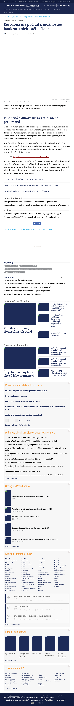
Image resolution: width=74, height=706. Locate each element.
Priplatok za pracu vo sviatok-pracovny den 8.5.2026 (26, 391)
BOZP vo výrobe (9, 563)
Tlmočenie (56, 677)
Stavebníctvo (57, 559)
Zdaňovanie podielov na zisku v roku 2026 (22, 471)
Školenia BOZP (58, 675)
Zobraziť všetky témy (12, 425)
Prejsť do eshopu (10, 660)
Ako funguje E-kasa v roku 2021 (10, 654)
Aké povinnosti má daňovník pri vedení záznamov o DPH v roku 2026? (34, 475)
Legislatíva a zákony (26, 563)
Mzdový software (26, 685)
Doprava (7, 574)
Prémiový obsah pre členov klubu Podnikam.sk (30, 432)
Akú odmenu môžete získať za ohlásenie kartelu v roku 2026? (32, 509)
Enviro (6, 584)
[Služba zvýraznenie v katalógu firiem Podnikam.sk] (24, 643)
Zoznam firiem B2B (15, 668)
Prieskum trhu (41, 685)
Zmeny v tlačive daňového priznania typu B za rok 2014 (23, 179)
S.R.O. (10, 9)
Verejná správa (58, 569)
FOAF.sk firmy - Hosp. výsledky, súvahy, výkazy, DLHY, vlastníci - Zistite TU (29, 229)
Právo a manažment (43, 572)
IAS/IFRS (23, 559)
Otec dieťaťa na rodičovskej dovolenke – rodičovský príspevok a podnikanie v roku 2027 (58, 321)
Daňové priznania (18, 519)
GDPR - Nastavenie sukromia (47, 697)
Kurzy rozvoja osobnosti (27, 679)
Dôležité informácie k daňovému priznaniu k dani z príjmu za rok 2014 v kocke (31, 185)
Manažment (16, 9)
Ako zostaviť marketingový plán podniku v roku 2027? (23, 294)
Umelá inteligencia (59, 567)
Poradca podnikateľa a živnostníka (23, 385)
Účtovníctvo (39, 9)
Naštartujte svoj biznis (11, 266)
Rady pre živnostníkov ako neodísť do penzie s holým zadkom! (31, 157)
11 (23, 420)
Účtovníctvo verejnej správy (61, 565)
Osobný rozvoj (41, 561)
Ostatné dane (41, 563)
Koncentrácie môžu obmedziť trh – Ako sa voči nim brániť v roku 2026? (35, 539)
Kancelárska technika (27, 675)
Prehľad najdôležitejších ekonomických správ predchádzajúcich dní (31, 217)
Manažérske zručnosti (27, 569)
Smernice (40, 590)
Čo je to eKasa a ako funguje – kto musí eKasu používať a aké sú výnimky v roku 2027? (34, 284)
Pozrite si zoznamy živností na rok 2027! (18, 280)
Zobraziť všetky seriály (12, 546)
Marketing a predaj (26, 574)
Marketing (23, 9)
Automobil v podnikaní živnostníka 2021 (62, 655)
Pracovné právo (42, 569)
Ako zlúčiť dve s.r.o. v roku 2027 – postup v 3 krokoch (26, 438)
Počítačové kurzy (42, 677)
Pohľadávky (41, 567)
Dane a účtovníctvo (10, 572)
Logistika (23, 567)
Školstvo (40, 586)
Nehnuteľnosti (41, 559)
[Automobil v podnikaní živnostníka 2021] (63, 643)
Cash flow (8, 565)
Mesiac (68, 277)
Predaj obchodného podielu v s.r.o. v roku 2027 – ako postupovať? (27, 287)
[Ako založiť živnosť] (37, 643)
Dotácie (7, 576)
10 (19, 420)
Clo (6, 567)
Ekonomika (57, 9)
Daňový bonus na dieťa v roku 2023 (15, 272)
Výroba (56, 578)
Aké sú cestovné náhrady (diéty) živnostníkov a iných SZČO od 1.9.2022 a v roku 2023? (28, 269)
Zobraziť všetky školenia (12, 624)
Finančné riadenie (10, 590)
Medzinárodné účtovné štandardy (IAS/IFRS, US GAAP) (27, 584)
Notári (39, 673)
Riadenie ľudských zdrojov (44, 582)
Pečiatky (40, 675)
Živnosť (6, 9)
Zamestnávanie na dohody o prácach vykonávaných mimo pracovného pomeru (36, 205)
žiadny (55, 580)
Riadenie (40, 578)
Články (14, 20)
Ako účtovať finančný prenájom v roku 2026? (23, 462)
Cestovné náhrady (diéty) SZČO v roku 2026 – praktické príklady (27, 291)
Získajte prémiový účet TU (32, 5)
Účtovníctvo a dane (59, 563)
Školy (39, 588)
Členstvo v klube (8, 12)
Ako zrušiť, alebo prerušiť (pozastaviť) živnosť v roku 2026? (29, 459)
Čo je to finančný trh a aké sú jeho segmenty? (19, 373)
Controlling (8, 570)
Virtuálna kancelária (59, 681)
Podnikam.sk (22, 1)
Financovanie (31, 9)
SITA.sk (14, 1)
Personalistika (41, 565)
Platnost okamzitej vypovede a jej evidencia (22, 401)
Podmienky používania (30, 697)
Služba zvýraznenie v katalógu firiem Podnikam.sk (24, 655)
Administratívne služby (11, 673)
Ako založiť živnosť (36, 653)
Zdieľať (37, 223)
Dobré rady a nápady (47, 1)
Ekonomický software (11, 683)
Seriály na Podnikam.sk (17, 486)
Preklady (40, 679)
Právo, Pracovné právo (44, 574)
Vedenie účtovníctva (59, 679)
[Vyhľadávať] (45, 5)
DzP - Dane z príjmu (10, 582)
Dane (46, 9)
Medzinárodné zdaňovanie (28, 588)
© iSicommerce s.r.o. (14, 696)
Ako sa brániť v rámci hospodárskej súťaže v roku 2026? (30, 497)
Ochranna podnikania (19, 499)
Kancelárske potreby (26, 677)
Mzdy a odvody (25, 590)
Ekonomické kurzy (10, 681)
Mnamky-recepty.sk (34, 1)
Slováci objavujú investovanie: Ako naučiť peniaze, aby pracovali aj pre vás (34, 214)
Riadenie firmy (41, 580)
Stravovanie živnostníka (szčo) (49, 654)
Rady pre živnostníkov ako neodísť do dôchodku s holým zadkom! (30, 202)
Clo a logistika (9, 569)
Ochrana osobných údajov (18, 697)
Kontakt (38, 697)
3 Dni (59, 277)
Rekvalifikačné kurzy (59, 673)
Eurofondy (8, 588)
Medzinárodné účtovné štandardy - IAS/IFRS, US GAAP (27, 578)
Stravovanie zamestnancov (16, 396)
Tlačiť (68, 101)
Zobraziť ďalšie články (11, 478)
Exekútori (7, 685)
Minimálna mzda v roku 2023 (28, 266)
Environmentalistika (10, 586)
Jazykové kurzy (25, 673)
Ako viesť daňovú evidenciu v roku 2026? (25, 517)
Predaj (39, 576)
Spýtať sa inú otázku (25, 425)
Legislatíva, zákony (26, 565)
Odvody (50, 9)
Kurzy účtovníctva (26, 681)
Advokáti (7, 675)
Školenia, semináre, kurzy (18, 553)
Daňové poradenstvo (10, 679)
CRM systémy (8, 677)
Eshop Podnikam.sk (15, 631)
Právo (39, 570)
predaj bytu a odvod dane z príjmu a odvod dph (23, 415)
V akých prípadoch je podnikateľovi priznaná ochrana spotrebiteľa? (58, 351)
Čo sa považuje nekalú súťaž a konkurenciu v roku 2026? (30, 528)
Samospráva (41, 584)
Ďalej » (28, 420)
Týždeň (64, 277)
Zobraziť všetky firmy (11, 689)
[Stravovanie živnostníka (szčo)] (50, 643)
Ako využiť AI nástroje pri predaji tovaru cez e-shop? (59, 373)
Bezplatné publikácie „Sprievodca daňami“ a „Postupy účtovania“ (27, 191)
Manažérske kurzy (26, 683)
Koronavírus (24, 561)
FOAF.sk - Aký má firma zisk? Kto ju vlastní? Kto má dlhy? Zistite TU (27, 17)
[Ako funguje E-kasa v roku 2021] (10, 643)
